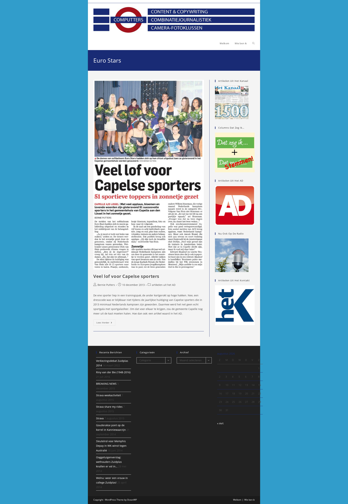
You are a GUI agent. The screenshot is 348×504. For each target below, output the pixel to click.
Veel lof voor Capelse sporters (126, 276)
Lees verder (105, 323)
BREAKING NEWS (106, 383)
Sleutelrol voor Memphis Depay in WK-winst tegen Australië (111, 445)
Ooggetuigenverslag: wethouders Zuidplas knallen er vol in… (109, 462)
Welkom (237, 499)
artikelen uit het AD (163, 285)
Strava (100, 418)
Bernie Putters (106, 285)
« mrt (220, 423)
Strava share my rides (109, 406)
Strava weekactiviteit (108, 395)
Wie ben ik (249, 499)
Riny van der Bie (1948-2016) (113, 372)
